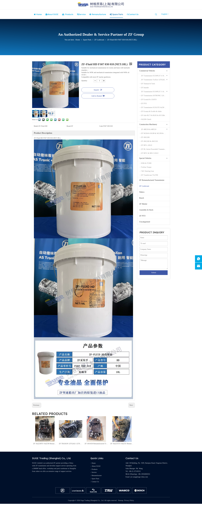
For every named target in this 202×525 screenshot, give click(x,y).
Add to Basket (96, 96)
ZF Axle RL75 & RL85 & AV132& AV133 (155, 115)
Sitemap (120, 500)
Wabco (141, 192)
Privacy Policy (129, 500)
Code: (101, 126)
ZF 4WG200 (145, 137)
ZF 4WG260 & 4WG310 (149, 141)
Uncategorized (144, 222)
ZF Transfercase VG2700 (149, 175)
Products (94, 469)
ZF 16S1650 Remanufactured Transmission (70, 444)
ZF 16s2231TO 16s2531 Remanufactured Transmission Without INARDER (96, 444)
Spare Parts (95, 479)
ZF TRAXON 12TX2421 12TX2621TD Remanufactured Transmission (45, 444)
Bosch (141, 198)
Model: (36, 126)
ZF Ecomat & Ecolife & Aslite (151, 111)
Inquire (96, 90)
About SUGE (96, 466)
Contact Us (95, 482)
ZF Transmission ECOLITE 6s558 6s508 (154, 107)
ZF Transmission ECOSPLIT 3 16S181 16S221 (155, 91)
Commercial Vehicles (147, 71)
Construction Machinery (148, 124)
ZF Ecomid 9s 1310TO (149, 99)
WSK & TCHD (146, 163)
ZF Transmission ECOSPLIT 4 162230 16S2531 (155, 76)
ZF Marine (143, 204)
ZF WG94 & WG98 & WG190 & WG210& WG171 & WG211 (155, 133)
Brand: (69, 126)
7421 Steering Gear (147, 171)
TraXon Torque (146, 167)
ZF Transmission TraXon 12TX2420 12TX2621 (155, 80)
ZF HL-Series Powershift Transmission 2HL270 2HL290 (155, 149)
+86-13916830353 (144, 474)
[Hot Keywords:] (156, 14)
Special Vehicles (145, 158)
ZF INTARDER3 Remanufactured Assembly (122, 444)
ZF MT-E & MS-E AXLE (150, 153)
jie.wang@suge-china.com (139, 477)
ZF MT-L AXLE (146, 145)
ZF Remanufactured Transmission (151, 180)
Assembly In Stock (146, 210)
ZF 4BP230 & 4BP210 (148, 129)
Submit (153, 272)
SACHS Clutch (146, 119)
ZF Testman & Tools (148, 84)
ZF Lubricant (144, 186)
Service (94, 472)
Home (94, 463)
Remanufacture (97, 475)
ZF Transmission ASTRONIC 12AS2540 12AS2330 (155, 95)
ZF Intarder (145, 88)
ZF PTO (144, 103)
